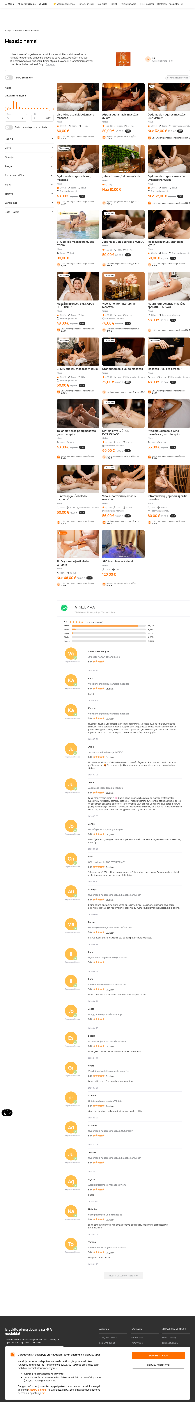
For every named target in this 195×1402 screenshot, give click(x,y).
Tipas (8, 184)
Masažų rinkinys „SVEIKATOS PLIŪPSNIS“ (110, 927)
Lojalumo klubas (107, 1342)
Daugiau (50, 64)
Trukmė (9, 193)
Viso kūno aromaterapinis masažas (107, 984)
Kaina (8, 87)
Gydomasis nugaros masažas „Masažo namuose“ (114, 894)
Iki (35, 114)
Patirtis (9, 138)
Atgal (9, 30)
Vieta (44, 3)
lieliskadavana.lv (170, 1342)
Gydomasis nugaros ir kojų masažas (107, 957)
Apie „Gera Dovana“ (108, 1337)
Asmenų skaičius (15, 175)
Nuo (9, 114)
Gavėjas (9, 157)
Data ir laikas (12, 212)
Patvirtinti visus (158, 1355)
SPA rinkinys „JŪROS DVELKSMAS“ (106, 862)
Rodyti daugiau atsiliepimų (123, 1275)
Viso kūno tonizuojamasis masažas (107, 1247)
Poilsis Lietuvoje (128, 3)
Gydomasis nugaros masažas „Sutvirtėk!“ (110, 1130)
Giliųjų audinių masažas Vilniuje (105, 1014)
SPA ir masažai (147, 3)
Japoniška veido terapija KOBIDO (105, 752)
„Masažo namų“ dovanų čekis (104, 656)
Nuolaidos (102, 3)
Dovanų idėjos (28, 3)
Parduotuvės (137, 1337)
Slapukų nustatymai (158, 1364)
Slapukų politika (37, 1389)
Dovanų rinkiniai (86, 3)
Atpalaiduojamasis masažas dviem (107, 1041)
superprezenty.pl (170, 1337)
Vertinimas (11, 202)
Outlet (114, 3)
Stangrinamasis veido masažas (105, 1214)
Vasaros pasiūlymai (66, 3)
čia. (44, 1393)
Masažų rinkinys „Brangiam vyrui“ (106, 829)
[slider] (7, 109)
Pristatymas (137, 1342)
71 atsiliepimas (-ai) (162, 60)
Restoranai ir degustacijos (170, 3)
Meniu (11, 3)
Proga (8, 166)
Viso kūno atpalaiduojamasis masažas (108, 683)
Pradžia (18, 30)
